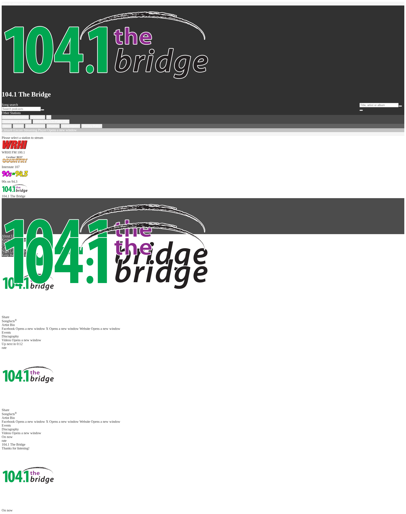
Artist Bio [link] (8, 325)
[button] (28, 376)
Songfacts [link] (9, 321)
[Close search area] (361, 110)
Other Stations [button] (11, 113)
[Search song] (400, 106)
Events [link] (6, 332)
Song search (10, 104)
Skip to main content (15, 3)
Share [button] (5, 317)
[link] (203, 147)
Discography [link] (10, 336)
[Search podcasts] (42, 110)
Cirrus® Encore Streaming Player (39, 130)
